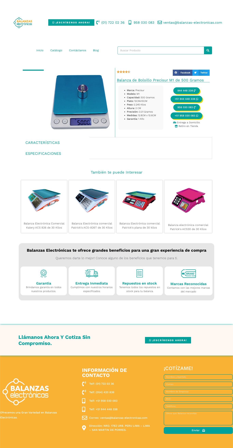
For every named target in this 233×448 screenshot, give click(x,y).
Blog (96, 50)
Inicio (39, 50)
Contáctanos (77, 50)
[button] (183, 73)
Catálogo (56, 50)
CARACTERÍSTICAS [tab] (42, 142)
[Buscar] (208, 50)
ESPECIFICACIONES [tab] (43, 153)
